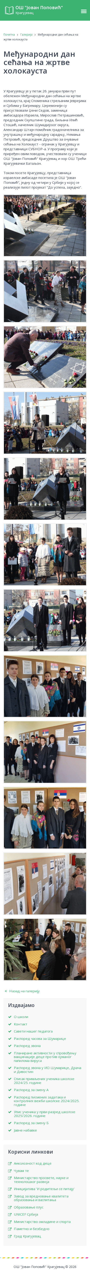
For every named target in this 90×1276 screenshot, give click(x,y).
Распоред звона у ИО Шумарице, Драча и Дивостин (47, 1069)
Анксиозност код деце (32, 1163)
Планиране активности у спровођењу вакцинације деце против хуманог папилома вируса (45, 1057)
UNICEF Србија (26, 1214)
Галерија (26, 35)
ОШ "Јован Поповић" (39, 10)
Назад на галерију (24, 991)
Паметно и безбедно (31, 1229)
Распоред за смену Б (31, 1123)
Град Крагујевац (27, 1236)
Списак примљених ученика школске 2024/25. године (44, 1080)
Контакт (20, 1024)
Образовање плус (28, 1207)
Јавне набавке (25, 1130)
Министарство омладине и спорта (42, 1222)
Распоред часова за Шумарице (40, 1039)
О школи (21, 1017)
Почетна (9, 35)
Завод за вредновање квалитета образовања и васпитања (41, 1198)
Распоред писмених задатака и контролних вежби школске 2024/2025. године (46, 1101)
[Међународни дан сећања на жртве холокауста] (45, 225)
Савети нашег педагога (33, 1031)
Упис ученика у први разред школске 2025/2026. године (44, 1114)
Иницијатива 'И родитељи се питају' (44, 1189)
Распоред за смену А (31, 1090)
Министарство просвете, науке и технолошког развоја (41, 1179)
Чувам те (21, 1171)
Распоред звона (27, 1046)
